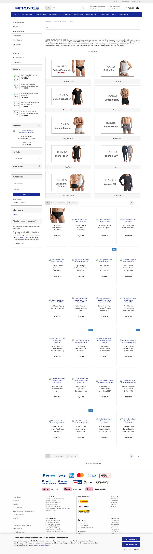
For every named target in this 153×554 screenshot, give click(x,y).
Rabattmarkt (124, 14)
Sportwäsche (54, 14)
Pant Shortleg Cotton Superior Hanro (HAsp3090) (128, 308)
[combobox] (60, 203)
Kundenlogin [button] (125, 1)
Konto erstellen (17, 199)
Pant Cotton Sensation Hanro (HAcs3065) (81, 348)
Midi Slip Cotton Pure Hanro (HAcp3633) (57, 268)
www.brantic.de (82, 524)
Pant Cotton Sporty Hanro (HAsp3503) (57, 307)
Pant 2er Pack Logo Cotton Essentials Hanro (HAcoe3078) (81, 389)
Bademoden (78, 14)
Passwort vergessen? (19, 202)
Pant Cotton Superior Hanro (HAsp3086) (128, 268)
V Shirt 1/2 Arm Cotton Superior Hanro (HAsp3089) (128, 429)
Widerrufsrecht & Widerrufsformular (23, 511)
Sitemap (15, 214)
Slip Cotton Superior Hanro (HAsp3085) (57, 227)
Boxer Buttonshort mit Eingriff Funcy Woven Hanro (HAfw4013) (104, 308)
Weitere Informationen (131, 549)
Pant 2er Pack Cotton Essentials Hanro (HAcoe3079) (57, 389)
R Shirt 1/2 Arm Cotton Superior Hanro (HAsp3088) (104, 429)
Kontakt (15, 504)
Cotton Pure (16, 27)
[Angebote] (39, 125)
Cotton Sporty (17, 35)
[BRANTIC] (27, 7)
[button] (115, 1)
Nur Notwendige (131, 544)
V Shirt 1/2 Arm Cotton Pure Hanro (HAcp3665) (80, 429)
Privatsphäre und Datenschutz (22, 525)
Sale (114, 14)
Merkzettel (137, 1)
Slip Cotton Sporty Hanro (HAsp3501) (104, 226)
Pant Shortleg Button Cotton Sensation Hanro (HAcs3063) (105, 348)
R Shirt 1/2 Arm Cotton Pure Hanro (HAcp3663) (57, 429)
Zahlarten (15, 518)
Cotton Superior (18, 40)
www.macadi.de (83, 526)
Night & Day (16, 53)
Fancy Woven (17, 44)
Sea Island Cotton (18, 58)
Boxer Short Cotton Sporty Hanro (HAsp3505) (128, 389)
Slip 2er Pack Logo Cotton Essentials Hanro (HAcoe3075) (81, 308)
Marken (15, 14)
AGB (14, 522)
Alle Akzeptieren (131, 539)
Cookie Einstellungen (19, 532)
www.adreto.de (20, 238)
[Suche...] (84, 8)
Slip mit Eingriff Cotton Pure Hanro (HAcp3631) (80, 268)
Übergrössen (91, 14)
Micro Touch (17, 49)
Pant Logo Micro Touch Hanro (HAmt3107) (104, 268)
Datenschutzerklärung (42, 545)
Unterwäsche (27, 14)
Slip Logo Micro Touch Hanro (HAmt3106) (81, 227)
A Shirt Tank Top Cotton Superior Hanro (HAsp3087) (57, 348)
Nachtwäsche (41, 14)
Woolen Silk (16, 62)
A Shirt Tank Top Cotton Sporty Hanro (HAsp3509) (104, 389)
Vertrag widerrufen (18, 514)
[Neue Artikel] (39, 166)
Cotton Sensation (18, 31)
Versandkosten (17, 507)
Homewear (67, 14)
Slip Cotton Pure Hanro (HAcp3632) (128, 226)
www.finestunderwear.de (85, 528)
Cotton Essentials (18, 22)
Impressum (16, 500)
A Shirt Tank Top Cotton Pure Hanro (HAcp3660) (128, 348)
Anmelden (26, 194)
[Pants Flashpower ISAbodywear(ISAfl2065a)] (26, 132)
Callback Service (18, 529)
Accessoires (104, 14)
